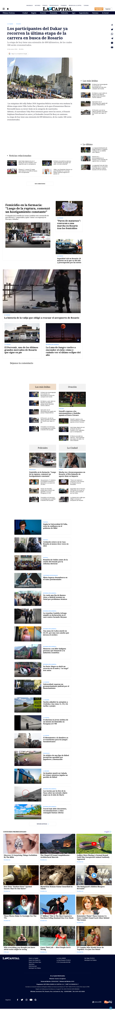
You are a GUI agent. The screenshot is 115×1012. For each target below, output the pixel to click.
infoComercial (33, 966)
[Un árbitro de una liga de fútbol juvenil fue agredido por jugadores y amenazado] (42, 758)
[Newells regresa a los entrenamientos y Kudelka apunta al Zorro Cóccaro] (72, 421)
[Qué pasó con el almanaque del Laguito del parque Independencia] (94, 103)
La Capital (10, 23)
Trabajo (44, 5)
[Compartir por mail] (112, 47)
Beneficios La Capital (75, 5)
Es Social (105, 13)
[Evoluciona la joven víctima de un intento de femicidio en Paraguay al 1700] (42, 722)
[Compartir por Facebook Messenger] (112, 43)
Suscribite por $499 (99, 9)
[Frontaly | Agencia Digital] (106, 1002)
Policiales (64, 13)
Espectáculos (83, 13)
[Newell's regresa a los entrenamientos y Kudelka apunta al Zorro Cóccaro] (72, 405)
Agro (73, 13)
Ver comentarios (40, 183)
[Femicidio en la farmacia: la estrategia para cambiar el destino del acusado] (42, 428)
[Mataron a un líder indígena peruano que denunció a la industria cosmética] (42, 651)
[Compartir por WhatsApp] (112, 34)
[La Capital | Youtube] (31, 1000)
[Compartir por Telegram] (112, 38)
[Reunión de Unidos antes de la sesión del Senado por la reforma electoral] (42, 562)
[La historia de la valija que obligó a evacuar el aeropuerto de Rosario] (42, 295)
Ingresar (108, 9)
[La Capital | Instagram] (26, 1000)
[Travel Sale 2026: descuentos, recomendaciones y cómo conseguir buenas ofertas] (42, 811)
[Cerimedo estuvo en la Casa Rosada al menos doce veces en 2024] (42, 545)
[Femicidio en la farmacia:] (28, 233)
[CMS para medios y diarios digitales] (96, 1002)
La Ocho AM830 (61, 958)
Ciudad (25, 13)
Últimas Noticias (9, 13)
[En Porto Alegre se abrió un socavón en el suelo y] (42, 669)
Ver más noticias (42, 824)
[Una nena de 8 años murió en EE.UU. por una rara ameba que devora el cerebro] (42, 633)
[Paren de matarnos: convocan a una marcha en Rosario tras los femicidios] (72, 482)
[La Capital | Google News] (35, 1000)
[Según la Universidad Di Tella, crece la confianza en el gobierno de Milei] (42, 527)
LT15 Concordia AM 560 (63, 962)
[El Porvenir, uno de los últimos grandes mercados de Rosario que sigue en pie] (94, 112)
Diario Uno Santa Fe (34, 960)
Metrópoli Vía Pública (35, 968)
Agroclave (31, 964)
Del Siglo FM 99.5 (89, 958)
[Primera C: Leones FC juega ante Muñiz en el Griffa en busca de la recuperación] (22, 172)
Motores (37, 5)
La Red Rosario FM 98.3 (64, 960)
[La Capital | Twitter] (22, 1000)
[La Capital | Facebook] (17, 1000)
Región (33, 13)
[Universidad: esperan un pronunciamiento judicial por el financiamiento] (42, 687)
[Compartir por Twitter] (112, 29)
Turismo (86, 5)
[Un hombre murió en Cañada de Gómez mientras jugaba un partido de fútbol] (42, 776)
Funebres (64, 5)
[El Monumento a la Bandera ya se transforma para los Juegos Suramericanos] (42, 740)
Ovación (43, 13)
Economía (53, 13)
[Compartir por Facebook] (112, 25)
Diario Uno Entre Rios (35, 962)
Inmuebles (29, 5)
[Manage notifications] (110, 1008)
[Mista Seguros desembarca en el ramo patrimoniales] (42, 580)
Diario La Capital (33, 958)
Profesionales (54, 5)
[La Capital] (57, 9)
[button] (4, 9)
